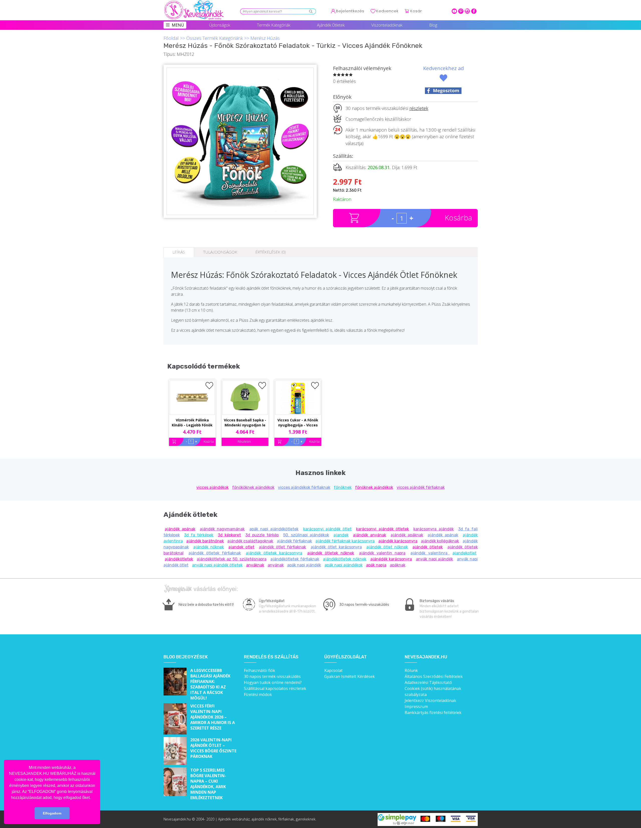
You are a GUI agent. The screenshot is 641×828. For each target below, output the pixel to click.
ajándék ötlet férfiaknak (282, 547)
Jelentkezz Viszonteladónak (430, 700)
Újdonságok (219, 25)
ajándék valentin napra (382, 553)
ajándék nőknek (208, 547)
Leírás (179, 252)
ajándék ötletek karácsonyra (274, 553)
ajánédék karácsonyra (391, 559)
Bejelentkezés (350, 11)
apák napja (376, 565)
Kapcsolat (333, 670)
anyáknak (255, 565)
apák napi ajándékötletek (274, 529)
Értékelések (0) (270, 252)
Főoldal (171, 38)
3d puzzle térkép (262, 535)
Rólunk (411, 670)
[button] (92, 798)
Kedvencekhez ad (443, 68)
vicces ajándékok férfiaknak (304, 487)
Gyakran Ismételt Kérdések (349, 676)
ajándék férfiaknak (294, 541)
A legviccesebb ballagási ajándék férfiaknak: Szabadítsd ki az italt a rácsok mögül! (210, 684)
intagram (467, 11)
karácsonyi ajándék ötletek (382, 529)
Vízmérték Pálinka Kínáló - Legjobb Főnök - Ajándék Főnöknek (192, 423)
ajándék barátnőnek (205, 541)
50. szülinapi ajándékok (306, 535)
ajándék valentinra (430, 553)
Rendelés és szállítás (271, 657)
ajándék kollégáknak (440, 541)
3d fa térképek (198, 535)
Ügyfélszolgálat (345, 657)
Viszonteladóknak (386, 25)
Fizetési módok (258, 694)
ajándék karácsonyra (397, 541)
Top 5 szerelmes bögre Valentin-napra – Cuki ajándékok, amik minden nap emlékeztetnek (208, 783)
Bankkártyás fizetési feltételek (433, 712)
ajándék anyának (369, 535)
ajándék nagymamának (222, 529)
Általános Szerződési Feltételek (434, 676)
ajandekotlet (464, 553)
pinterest (460, 11)
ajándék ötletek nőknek (330, 553)
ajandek (341, 535)
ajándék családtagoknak (250, 541)
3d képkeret (229, 535)
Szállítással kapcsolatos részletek (275, 688)
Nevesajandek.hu (426, 657)
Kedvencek (387, 11)
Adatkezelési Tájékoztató (428, 682)
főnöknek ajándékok (374, 487)
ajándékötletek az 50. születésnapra (231, 559)
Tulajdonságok (220, 252)
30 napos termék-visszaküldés (272, 676)
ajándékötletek (179, 559)
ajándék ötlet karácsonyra (336, 547)
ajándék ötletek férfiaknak (215, 553)
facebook (473, 11)
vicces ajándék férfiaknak (421, 487)
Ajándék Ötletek (331, 25)
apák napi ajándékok (344, 565)
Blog (433, 25)
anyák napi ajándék (434, 559)
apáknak (397, 565)
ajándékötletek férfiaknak (294, 559)
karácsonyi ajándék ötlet (327, 529)
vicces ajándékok (212, 487)
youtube (454, 11)
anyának (276, 565)
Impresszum (416, 706)
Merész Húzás (265, 38)
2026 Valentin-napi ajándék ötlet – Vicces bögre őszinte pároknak (213, 748)
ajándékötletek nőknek (344, 559)
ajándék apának (180, 529)
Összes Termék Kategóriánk (214, 38)
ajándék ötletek (427, 547)
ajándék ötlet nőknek (387, 547)
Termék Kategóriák (273, 25)
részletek (418, 108)
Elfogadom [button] (52, 813)
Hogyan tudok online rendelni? (273, 682)
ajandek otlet (241, 547)
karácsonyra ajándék (433, 529)
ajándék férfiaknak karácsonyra (345, 541)
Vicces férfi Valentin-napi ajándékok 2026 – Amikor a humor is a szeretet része (212, 717)
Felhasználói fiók (259, 670)
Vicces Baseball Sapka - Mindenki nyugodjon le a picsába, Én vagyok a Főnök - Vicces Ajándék (245, 423)
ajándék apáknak (407, 535)
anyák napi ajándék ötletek (217, 565)
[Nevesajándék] (194, 2)
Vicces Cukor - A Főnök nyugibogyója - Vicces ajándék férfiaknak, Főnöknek (297, 423)
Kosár (416, 11)
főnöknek (343, 487)
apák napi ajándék (304, 565)
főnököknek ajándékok (253, 487)
